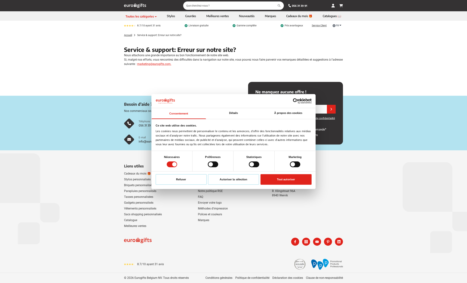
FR (337, 25)
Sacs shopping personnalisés (143, 214)
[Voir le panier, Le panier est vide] (341, 5)
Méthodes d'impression (213, 208)
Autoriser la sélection (233, 179)
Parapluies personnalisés (140, 191)
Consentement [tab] (178, 113)
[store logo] (178, 242)
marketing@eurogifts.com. (154, 64)
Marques (203, 220)
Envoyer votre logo (210, 202)
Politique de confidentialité (252, 278)
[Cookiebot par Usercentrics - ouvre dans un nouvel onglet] (296, 101)
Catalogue (130, 220)
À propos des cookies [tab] (288, 112)
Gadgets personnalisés (138, 202)
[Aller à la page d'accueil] (135, 5)
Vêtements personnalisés (140, 208)
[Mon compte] (333, 5)
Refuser (181, 179)
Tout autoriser (286, 179)
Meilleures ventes (135, 226)
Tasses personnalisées (138, 197)
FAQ (200, 197)
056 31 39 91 (299, 5)
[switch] (213, 164)
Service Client (319, 25)
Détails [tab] (233, 112)
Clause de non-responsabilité (324, 278)
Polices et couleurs (210, 214)
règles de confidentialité (321, 118)
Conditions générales (218, 278)
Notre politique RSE (210, 191)
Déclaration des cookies (287, 278)
